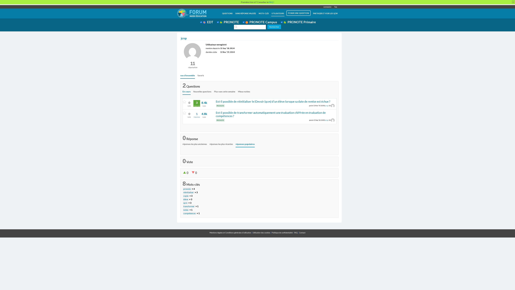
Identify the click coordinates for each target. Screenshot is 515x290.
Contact (302, 233)
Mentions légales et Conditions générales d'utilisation (230, 233)
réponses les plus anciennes (195, 144)
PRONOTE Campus (262, 22)
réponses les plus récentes (221, 144)
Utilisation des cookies (261, 233)
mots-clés (264, 13)
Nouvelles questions (202, 91)
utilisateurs (278, 13)
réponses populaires (245, 144)
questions (227, 13)
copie (185, 196)
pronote (187, 189)
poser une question (298, 13)
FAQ (296, 233)
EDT (209, 22)
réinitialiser (188, 192)
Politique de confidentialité (282, 233)
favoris (201, 75)
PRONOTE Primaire (301, 22)
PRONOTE (230, 22)
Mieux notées (244, 91)
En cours (187, 91)
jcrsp (326, 105)
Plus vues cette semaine (224, 91)
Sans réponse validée (245, 13)
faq (335, 7)
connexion (327, 7)
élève (185, 199)
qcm (185, 203)
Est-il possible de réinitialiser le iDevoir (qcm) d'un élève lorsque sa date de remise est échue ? (273, 101)
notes (185, 210)
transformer (188, 206)
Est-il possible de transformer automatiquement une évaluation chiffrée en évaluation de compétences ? (271, 114)
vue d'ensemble (187, 75)
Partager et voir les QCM (325, 13)
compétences (189, 213)
